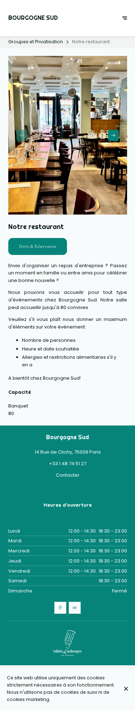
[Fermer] (126, 689)
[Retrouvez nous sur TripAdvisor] (75, 608)
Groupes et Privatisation (35, 42)
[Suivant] (124, 18)
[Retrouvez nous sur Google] (60, 608)
